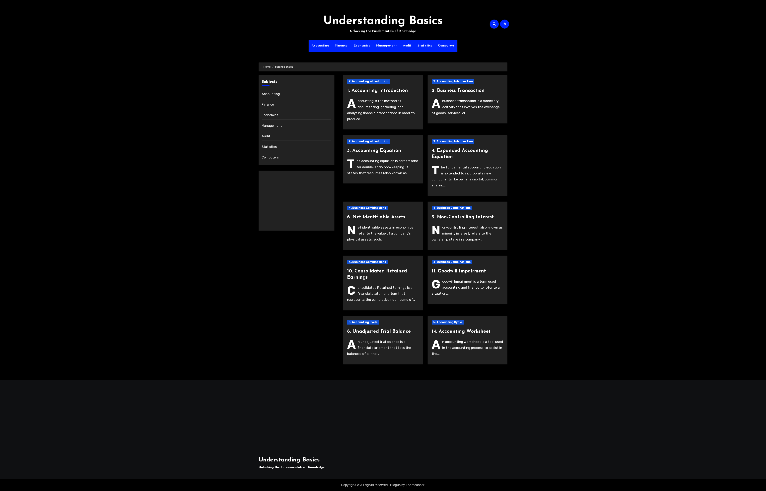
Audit (407, 45)
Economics (362, 45)
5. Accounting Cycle (363, 322)
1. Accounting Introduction (377, 90)
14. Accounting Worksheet (461, 331)
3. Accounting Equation (374, 150)
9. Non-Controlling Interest (463, 217)
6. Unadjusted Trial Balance (379, 331)
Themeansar (415, 485)
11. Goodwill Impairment (459, 271)
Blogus (395, 485)
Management (386, 45)
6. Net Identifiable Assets (376, 217)
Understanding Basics (383, 21)
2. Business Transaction (458, 90)
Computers (446, 45)
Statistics (425, 45)
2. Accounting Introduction (368, 81)
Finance (341, 45)
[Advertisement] (297, 202)
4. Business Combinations (367, 208)
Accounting (320, 45)
